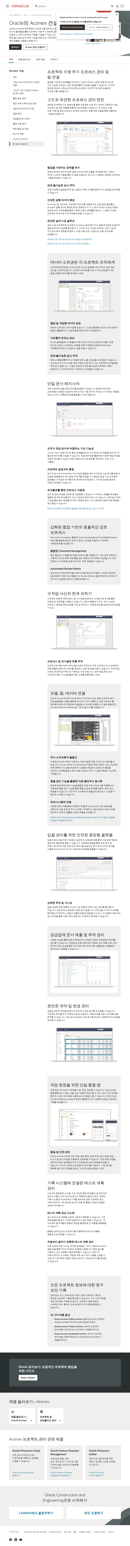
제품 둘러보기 (24, 59)
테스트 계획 (18, 133)
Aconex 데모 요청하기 (35, 47)
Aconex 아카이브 (20, 139)
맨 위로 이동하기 (20, 144)
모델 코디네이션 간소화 (23, 108)
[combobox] (65, 6)
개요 (15, 77)
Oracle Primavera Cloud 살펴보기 (23, 1474)
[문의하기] (122, 6)
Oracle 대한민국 (14, 15)
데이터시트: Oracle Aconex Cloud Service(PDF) (68, 243)
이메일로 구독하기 (85, 1532)
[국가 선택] (112, 6)
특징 (11, 59)
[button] (7, 6)
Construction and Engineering (41, 15)
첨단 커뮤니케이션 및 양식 (25, 103)
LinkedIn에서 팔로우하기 (36, 1513)
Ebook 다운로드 (28, 1377)
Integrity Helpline (99, 1532)
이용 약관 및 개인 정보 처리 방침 (35, 1532)
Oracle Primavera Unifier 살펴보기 (96, 1474)
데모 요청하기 (93, 1513)
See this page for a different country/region (76, 34)
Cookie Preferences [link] (55, 1532)
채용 (74, 1532)
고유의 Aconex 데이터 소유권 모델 (26, 83)
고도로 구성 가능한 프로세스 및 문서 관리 (26, 92)
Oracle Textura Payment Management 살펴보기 (61, 1474)
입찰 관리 (17, 113)
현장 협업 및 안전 (21, 128)
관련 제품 (40, 59)
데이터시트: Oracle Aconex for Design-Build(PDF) (69, 239)
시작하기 (54, 59)
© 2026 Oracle (14, 1532)
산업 (25, 15)
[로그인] (117, 6)
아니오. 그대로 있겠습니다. (99, 27)
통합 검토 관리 (19, 98)
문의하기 (15, 47)
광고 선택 (67, 1532)
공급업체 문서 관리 (21, 118)
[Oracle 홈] (20, 6)
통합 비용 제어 (19, 123)
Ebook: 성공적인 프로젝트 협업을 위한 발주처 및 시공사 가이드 (75, 508)
